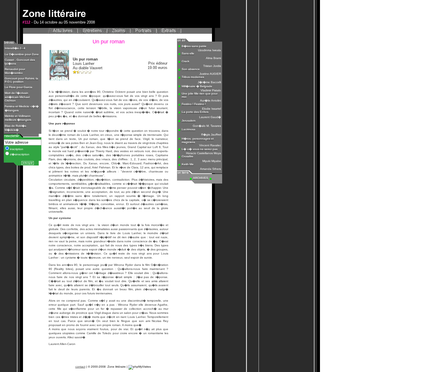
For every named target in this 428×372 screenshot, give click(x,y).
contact (80, 366)
